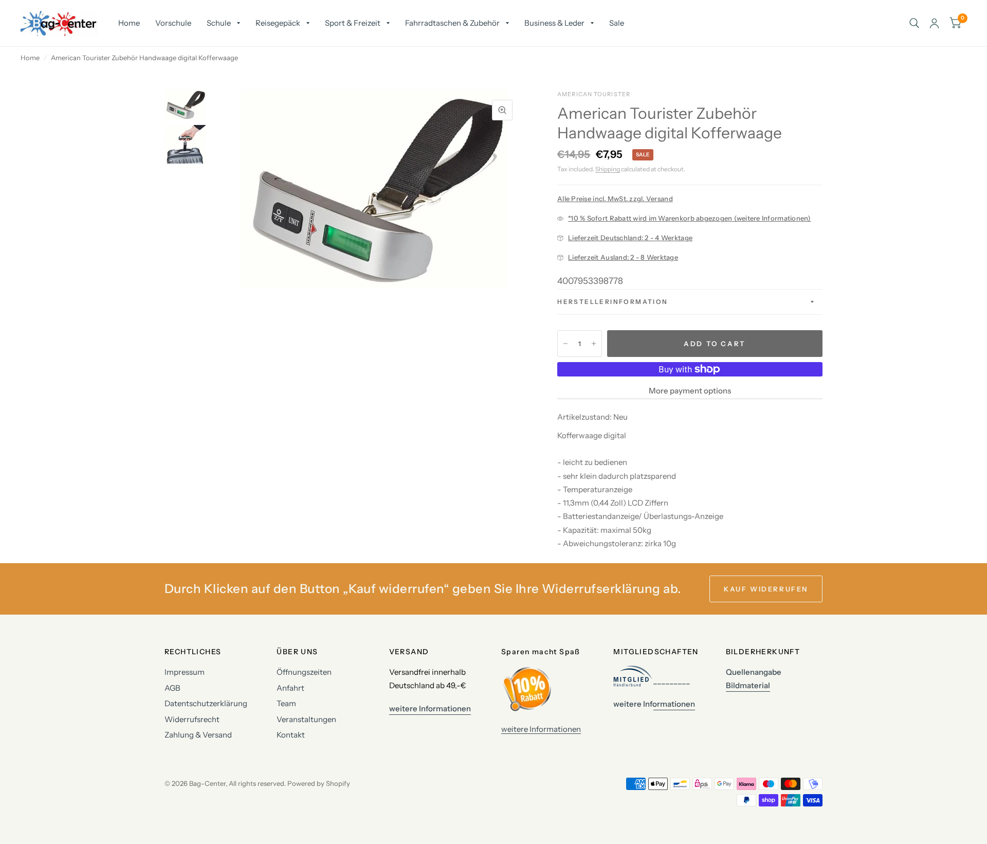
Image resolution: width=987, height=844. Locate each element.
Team (286, 703)
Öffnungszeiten (304, 672)
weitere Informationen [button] (430, 708)
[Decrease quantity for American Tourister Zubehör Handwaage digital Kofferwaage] (565, 343)
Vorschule (173, 23)
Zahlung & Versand (198, 735)
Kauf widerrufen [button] (766, 589)
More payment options (690, 391)
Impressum (184, 672)
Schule (219, 23)
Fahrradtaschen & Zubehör (452, 23)
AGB (172, 688)
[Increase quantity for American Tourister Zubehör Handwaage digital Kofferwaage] (593, 343)
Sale (616, 23)
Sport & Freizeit (352, 23)
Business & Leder (554, 23)
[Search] (914, 23)
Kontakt (291, 735)
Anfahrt (290, 688)
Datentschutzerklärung (205, 703)
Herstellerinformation (612, 302)
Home (129, 23)
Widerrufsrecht (192, 719)
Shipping (607, 169)
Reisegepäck (277, 23)
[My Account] (934, 23)
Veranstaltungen (306, 719)
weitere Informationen (541, 729)
